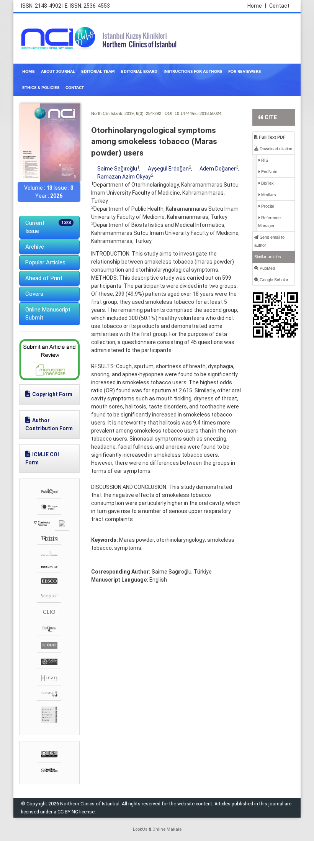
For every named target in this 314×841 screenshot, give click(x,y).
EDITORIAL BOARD (139, 71)
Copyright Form (52, 394)
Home (256, 6)
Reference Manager (269, 221)
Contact (279, 6)
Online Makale (167, 829)
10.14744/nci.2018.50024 (198, 113)
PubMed (266, 268)
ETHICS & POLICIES (40, 87)
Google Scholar (273, 279)
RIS (264, 160)
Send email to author (269, 241)
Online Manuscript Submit (47, 313)
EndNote (268, 171)
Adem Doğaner (218, 169)
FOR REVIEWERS (244, 71)
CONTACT (74, 87)
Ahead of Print (43, 278)
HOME (28, 71)
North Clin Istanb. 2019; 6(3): (118, 113)
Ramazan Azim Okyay (124, 177)
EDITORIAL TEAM (98, 71)
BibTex (267, 183)
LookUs (140, 829)
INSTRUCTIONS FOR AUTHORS (193, 71)
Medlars (268, 194)
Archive (34, 246)
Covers (34, 293)
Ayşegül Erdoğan (168, 169)
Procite (267, 206)
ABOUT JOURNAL (58, 71)
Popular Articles (45, 262)
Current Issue (48, 227)
